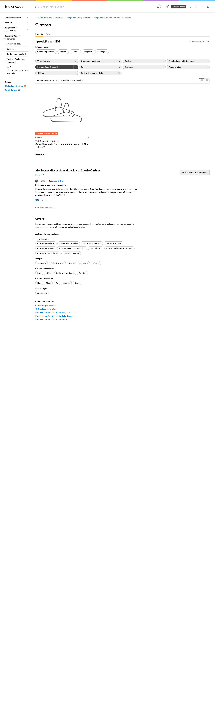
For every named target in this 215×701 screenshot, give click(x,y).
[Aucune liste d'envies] (202, 7)
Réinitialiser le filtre (201, 41)
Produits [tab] (39, 34)
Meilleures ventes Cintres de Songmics (52, 312)
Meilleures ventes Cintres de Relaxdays (52, 319)
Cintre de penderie (45, 51)
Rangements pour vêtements (12, 37)
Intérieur (8, 22)
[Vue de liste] (207, 80)
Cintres (10, 49)
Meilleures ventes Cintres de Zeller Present (55, 316)
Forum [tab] (49, 34)
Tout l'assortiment (12, 17)
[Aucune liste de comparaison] (196, 7)
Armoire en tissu (13, 44)
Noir (75, 51)
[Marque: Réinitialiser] (76, 67)
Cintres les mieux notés (45, 309)
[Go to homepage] (13, 7)
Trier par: (39, 80)
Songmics (88, 51)
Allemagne (102, 51)
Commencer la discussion (196, 172)
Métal (63, 51)
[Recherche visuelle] (158, 6)
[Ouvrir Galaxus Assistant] (190, 7)
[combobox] (50, 80)
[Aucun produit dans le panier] (208, 7)
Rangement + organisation (10, 29)
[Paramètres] (167, 7)
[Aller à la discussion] (122, 190)
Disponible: (64, 80)
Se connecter (179, 6)
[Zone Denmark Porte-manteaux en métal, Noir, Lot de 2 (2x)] (62, 122)
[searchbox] (98, 73)
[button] (88, 138)
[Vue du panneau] (201, 80)
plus (83, 227)
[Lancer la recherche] (37, 6)
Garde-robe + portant (16, 54)
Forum (38, 175)
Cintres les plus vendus (45, 305)
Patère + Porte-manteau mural (16, 60)
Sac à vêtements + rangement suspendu (17, 70)
